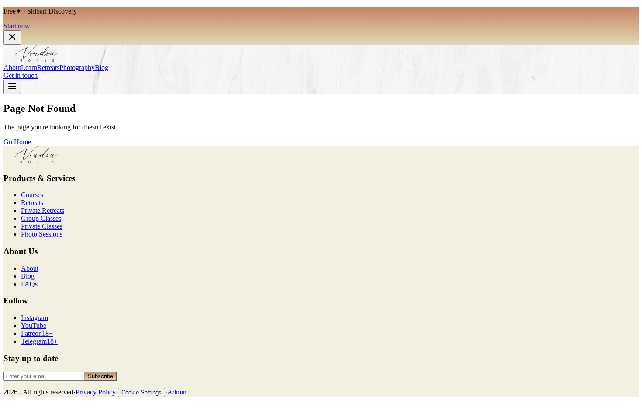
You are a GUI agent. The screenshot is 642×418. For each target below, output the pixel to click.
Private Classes (41, 226)
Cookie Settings (141, 392)
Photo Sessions (41, 234)
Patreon (37, 333)
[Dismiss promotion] (12, 37)
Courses (32, 195)
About (12, 67)
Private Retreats (42, 210)
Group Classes (41, 218)
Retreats (48, 67)
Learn (29, 67)
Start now (16, 26)
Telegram (39, 341)
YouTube (33, 325)
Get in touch (20, 75)
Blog (101, 67)
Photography (77, 67)
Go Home (17, 142)
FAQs (29, 284)
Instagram (34, 317)
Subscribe (100, 376)
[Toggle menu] (12, 87)
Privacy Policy (96, 392)
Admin (176, 392)
